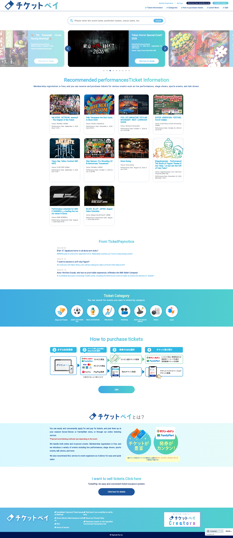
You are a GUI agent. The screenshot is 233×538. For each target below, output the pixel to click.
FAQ (58, 524)
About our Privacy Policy (95, 518)
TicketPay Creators (220, 3)
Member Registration (166, 3)
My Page (180, 3)
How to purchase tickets (193, 8)
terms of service (63, 527)
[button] (165, 49)
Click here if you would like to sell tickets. (199, 3)
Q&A (226, 8)
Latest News (214, 8)
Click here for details (116, 492)
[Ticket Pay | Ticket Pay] (28, 5)
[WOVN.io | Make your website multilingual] (228, 531)
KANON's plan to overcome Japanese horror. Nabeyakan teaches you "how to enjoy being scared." (95, 254)
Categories (173, 8)
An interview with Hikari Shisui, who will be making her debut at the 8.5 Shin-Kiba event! (91, 265)
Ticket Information (155, 8)
